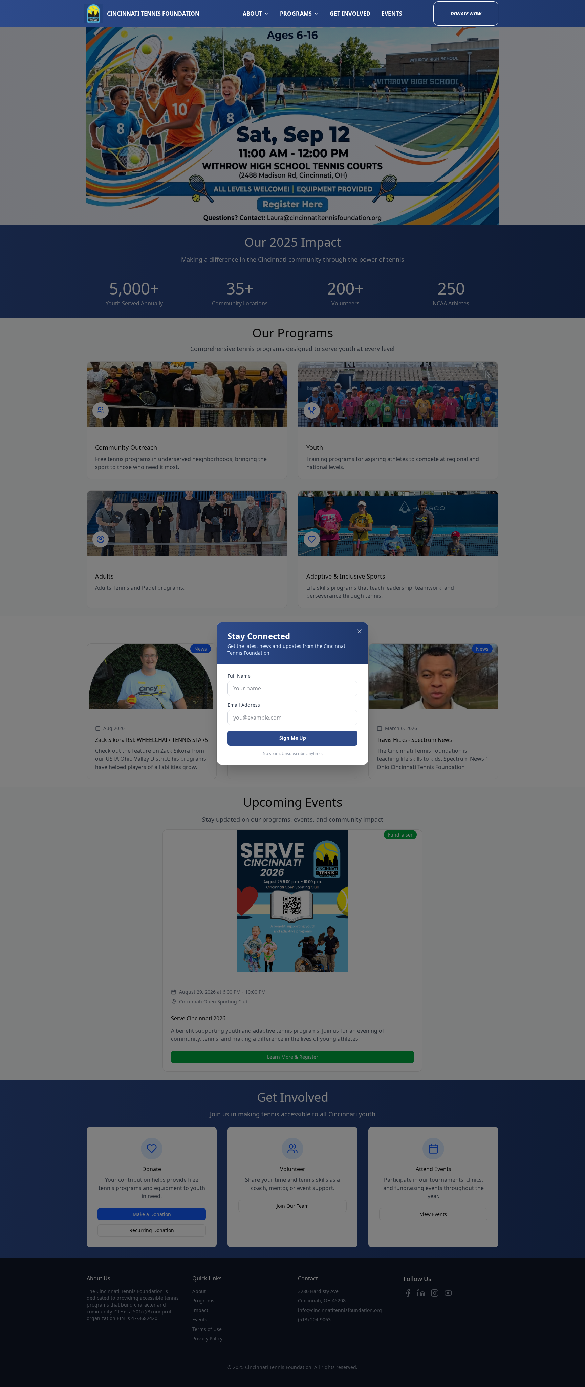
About (252, 13)
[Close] (359, 631)
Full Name (239, 676)
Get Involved (350, 13)
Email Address (244, 705)
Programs (296, 13)
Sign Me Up (292, 738)
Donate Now (466, 13)
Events (392, 13)
